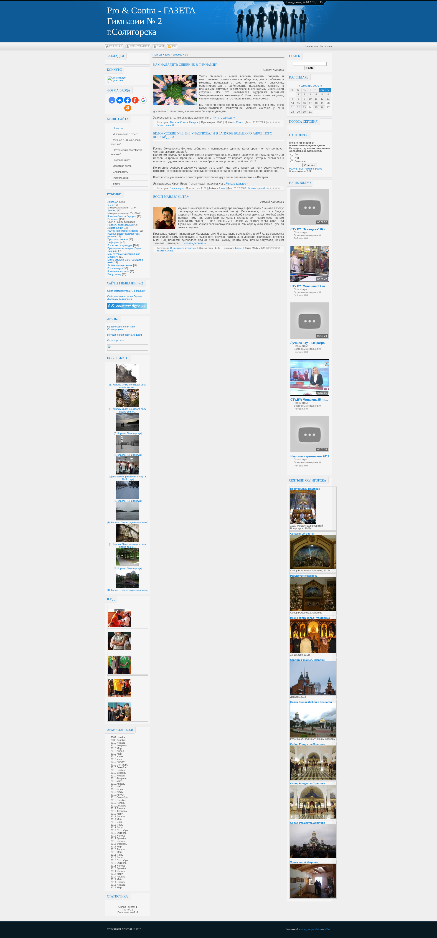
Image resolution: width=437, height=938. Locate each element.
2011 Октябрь (118, 800)
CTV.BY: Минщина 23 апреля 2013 (309, 286)
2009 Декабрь (118, 740)
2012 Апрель (118, 816)
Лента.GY (113, 201)
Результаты (296, 168)
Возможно (300, 161)
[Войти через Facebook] (127, 100)
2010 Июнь (117, 756)
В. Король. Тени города (127, 433)
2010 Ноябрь (118, 770)
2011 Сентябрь (119, 797)
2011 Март (116, 781)
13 (328, 98)
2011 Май (116, 786)
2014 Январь (118, 871)
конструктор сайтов (310, 929)
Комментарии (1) (166, 250)
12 (322, 98)
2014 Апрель (118, 876)
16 (304, 103)
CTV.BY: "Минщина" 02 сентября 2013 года (309, 229)
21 (292, 107)
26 (322, 107)
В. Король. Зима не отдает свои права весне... (128, 386)
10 (310, 98)
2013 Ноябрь (118, 865)
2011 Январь (118, 775)
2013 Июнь (117, 854)
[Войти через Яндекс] (135, 100)
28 (292, 111)
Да (296, 154)
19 (322, 103)
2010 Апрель (118, 751)
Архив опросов (313, 168)
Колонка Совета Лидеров (121, 216)
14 (292, 103)
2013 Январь (118, 841)
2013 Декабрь (118, 868)
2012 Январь (118, 808)
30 (304, 111)
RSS (173, 46)
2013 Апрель (118, 849)
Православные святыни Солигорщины (121, 328)
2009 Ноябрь (118, 737)
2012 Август (117, 827)
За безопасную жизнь (119, 265)
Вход (160, 46)
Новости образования (120, 224)
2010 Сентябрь (119, 764)
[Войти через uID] (112, 100)
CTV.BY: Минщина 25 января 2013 (309, 399)
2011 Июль (117, 792)
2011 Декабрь (118, 805)
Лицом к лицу (115, 227)
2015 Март (117, 887)
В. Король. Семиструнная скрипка (127, 522)
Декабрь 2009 (310, 85)
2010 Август (117, 762)
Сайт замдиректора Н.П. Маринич (126, 290)
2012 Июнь (117, 822)
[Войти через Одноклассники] (127, 108)
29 (298, 111)
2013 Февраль (119, 843)
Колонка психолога (118, 271)
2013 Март (117, 846)
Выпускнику (114, 274)
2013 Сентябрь (119, 860)
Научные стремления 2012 (309, 456)
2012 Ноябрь (118, 835)
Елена (239, 122)
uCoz (327, 929)
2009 (167, 54)
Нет (297, 157)
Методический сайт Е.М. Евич (124, 334)
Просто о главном (117, 239)
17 (310, 103)
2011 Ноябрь (118, 802)
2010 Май (116, 753)
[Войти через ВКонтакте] (119, 100)
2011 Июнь (117, 789)
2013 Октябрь (119, 863)
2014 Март (117, 873)
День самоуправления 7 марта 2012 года (128, 478)
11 (316, 98)
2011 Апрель (118, 783)
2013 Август (117, 857)
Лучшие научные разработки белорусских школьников (309, 343)
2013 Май (116, 852)
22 (298, 107)
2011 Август (117, 794)
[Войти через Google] (143, 100)
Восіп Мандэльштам (171, 196)
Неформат (113, 242)
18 (316, 103)
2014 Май (116, 879)
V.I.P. (110, 204)
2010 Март (117, 748)
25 (316, 107)
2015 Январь (118, 884)
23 (304, 107)
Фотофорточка (115, 340)
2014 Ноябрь (118, 882)
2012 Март (117, 813)
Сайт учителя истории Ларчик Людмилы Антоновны (124, 297)
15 (298, 103)
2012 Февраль (119, 811)
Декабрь (177, 54)
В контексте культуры (119, 245)
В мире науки (115, 268)
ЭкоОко (111, 210)
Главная (115, 46)
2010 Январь (118, 742)
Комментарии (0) (166, 125)
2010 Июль (117, 759)
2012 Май (116, 819)
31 (310, 111)
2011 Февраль (119, 778)
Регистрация (139, 46)
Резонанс (112, 219)
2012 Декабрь (118, 838)
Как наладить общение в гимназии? (185, 64)
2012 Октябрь (119, 833)
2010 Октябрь (119, 767)
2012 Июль (117, 824)
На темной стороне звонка (122, 230)
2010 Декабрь (118, 772)
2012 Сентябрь (119, 830)
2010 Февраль (119, 745)
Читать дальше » (224, 117)
